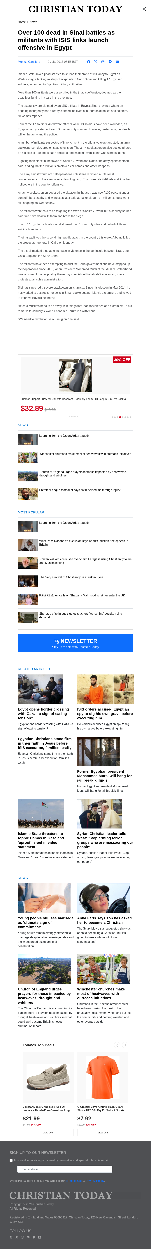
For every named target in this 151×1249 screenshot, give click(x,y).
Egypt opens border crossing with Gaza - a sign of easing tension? (43, 713)
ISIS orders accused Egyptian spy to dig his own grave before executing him (105, 713)
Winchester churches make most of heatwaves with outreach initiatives (101, 993)
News (33, 22)
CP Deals (73, 416)
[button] (6, 9)
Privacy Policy (95, 1180)
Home (22, 22)
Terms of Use (73, 1180)
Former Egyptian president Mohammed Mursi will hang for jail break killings (104, 775)
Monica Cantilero (29, 61)
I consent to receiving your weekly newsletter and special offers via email (61, 1160)
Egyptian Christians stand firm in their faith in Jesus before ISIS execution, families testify (45, 743)
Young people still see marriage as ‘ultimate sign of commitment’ (45, 922)
